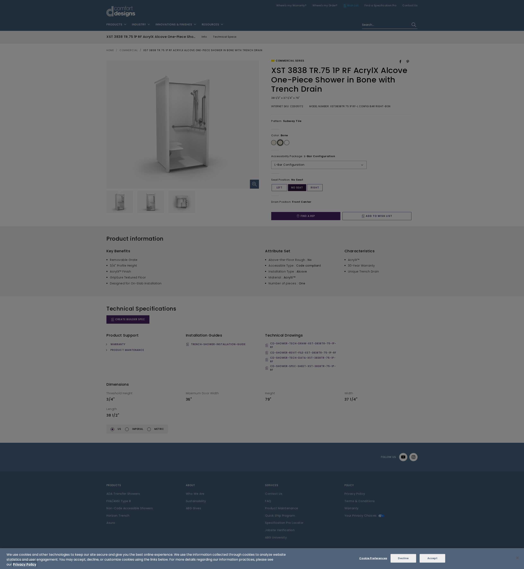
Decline (403, 558)
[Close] (517, 557)
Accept (432, 558)
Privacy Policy (24, 564)
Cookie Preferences (373, 558)
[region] (262, 558)
